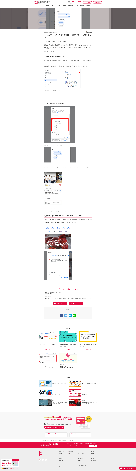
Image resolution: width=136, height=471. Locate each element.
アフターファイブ (72, 456)
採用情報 (82, 5)
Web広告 (79, 455)
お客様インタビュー (62, 462)
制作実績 (60, 458)
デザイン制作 (80, 462)
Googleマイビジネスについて (59, 303)
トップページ (61, 451)
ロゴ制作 (79, 460)
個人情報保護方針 (94, 456)
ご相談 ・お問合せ (73, 303)
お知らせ (92, 451)
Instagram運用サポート (82, 458)
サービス (79, 451)
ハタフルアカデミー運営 (82, 465)
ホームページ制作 (81, 453)
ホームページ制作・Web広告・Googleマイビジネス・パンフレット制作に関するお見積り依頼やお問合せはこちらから (80, 434)
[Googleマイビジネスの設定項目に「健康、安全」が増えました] (70, 316)
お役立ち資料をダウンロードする (52, 427)
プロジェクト (61, 460)
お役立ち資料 (88, 2)
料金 (60, 466)
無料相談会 (98, 2)
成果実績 (64, 5)
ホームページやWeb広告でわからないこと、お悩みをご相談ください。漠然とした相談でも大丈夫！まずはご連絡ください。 (55, 434)
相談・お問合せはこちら (128, 468)
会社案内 (48, 5)
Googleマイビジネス (52, 32)
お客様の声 (70, 5)
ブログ (76, 5)
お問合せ (88, 5)
